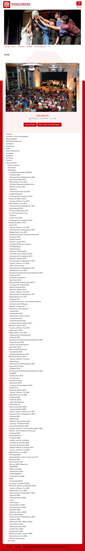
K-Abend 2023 (14, 460)
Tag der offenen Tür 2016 (19, 263)
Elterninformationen (14, 141)
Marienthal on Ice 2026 (18, 536)
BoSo (11, 479)
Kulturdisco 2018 (15, 330)
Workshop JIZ (14, 404)
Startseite (7, 46)
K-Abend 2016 (14, 275)
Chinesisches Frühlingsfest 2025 (22, 517)
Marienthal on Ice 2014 (18, 203)
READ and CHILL (15, 469)
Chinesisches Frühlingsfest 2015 (22, 230)
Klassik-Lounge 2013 (17, 187)
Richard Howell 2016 (17, 287)
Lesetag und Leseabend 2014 (20, 220)
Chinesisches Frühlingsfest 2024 (22, 493)
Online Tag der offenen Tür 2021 (22, 412)
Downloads (10, 146)
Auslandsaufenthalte (17, 321)
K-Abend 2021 (14, 416)
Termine (9, 134)
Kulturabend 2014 (16, 208)
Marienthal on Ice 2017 (18, 297)
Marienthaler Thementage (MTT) (22, 282)
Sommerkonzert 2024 (17, 507)
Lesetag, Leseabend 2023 (19, 483)
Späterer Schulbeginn (18, 251)
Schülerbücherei (15, 194)
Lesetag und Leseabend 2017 (20, 323)
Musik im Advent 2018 (17, 357)
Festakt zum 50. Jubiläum (19, 440)
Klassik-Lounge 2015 (17, 242)
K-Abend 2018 (14, 337)
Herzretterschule (16, 524)
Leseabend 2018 (15, 352)
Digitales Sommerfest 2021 (19, 421)
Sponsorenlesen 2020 (17, 407)
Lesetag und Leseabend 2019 (20, 385)
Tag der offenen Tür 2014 (19, 201)
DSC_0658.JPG (43, 115)
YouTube (9, 158)
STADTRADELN (15, 474)
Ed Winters (13, 388)
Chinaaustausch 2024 (17, 498)
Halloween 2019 (15, 383)
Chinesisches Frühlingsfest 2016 (22, 261)
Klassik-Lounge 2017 (17, 306)
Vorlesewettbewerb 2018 (19, 354)
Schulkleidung (15, 247)
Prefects (12, 215)
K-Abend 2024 (14, 495)
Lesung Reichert (15, 318)
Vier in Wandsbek (16, 515)
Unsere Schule (13, 165)
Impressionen (21, 46)
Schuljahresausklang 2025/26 (20, 172)
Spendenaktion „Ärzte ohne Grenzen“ (24, 457)
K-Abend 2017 (14, 299)
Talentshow (13, 311)
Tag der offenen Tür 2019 (19, 359)
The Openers (14, 378)
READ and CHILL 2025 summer (21, 522)
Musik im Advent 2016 (17, 290)
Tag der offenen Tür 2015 (19, 227)
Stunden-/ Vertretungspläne (17, 137)
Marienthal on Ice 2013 (18, 182)
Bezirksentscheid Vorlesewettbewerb (24, 235)
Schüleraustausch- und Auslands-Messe (25, 302)
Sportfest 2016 (15, 280)
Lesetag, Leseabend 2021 (19, 424)
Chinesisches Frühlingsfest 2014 (22, 206)
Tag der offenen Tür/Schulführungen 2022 (26, 428)
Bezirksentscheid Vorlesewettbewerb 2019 (26, 371)
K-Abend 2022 (14, 433)
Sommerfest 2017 (16, 314)
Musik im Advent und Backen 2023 (22, 486)
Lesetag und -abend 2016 (19, 285)
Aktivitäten (29, 46)
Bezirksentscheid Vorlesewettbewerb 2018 (26, 340)
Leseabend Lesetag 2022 (19, 443)
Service (13, 46)
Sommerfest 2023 (16, 472)
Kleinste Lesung (15, 381)
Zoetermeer (14, 503)
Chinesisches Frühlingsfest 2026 (22, 177)
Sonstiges (12, 541)
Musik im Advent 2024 (17, 512)
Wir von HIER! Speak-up (18, 464)
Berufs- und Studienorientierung (22, 431)
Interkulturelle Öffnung (18, 304)
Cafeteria (13, 189)
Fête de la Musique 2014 (18, 211)
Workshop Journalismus (18, 309)
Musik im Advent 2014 (40, 46)
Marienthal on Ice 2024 (18, 491)
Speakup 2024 (14, 510)
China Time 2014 (15, 218)
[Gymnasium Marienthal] (17, 5)
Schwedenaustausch (17, 278)
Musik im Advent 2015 (17, 259)
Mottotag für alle (16, 462)
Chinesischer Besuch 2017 (19, 316)
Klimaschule (14, 361)
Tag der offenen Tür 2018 (19, 328)
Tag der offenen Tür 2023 (19, 450)
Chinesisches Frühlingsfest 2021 (22, 414)
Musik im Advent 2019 (17, 390)
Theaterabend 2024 (17, 505)
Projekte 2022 (14, 438)
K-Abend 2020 (14, 397)
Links (8, 148)
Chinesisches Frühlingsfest (20, 335)
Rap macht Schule (16, 366)
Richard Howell (15, 239)
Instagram (10, 153)
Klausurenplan (11, 139)
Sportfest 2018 (15, 347)
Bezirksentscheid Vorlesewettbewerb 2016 (26, 273)
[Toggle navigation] (79, 3)
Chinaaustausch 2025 (17, 527)
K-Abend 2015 (14, 237)
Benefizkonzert (15, 436)
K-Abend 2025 (14, 519)
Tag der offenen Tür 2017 (19, 292)
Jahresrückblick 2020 (17, 409)
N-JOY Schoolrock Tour (18, 213)
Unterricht (12, 168)
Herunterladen (30, 125)
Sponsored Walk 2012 (17, 180)
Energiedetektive (16, 481)
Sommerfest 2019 (16, 376)
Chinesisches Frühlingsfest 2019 (22, 364)
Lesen (11, 500)
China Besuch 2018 (16, 342)
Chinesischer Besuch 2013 (19, 192)
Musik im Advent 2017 (17, 325)
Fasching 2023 (14, 455)
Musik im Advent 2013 (17, 199)
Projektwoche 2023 (16, 476)
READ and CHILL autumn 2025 (20, 534)
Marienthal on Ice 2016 (18, 270)
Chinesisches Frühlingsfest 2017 (22, 294)
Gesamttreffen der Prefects (20, 244)
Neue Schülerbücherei (18, 349)
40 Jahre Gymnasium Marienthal (21, 184)
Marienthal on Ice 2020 (18, 395)
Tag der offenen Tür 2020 (19, 392)
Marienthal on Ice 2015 (18, 232)
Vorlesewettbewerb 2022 (19, 445)
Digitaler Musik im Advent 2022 (21, 447)
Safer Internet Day (16, 266)
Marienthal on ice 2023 (18, 452)
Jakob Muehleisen (16, 402)
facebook (9, 156)
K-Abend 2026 (14, 175)
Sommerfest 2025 (16, 529)
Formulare (10, 144)
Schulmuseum (14, 249)
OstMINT (12, 373)
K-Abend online (15, 400)
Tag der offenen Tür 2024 (19, 488)
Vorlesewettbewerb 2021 (19, 426)
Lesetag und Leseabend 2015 (20, 254)
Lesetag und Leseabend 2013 (20, 196)
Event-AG (13, 225)
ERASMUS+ (13, 467)
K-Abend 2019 (14, 369)
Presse (8, 160)
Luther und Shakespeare (19, 345)
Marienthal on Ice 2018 (18, 333)
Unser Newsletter (13, 151)
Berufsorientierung (16, 538)
